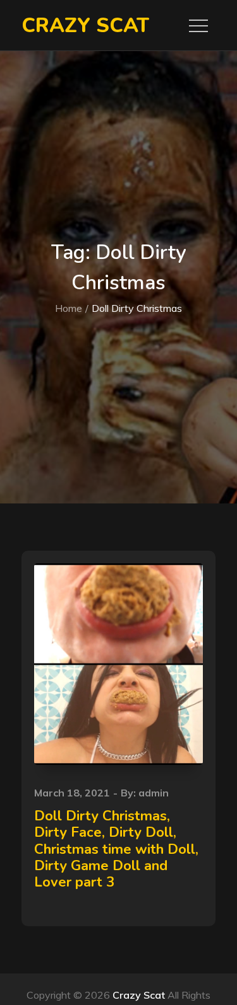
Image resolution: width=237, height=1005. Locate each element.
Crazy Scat (85, 25)
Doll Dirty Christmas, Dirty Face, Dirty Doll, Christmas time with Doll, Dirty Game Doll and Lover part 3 (116, 849)
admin (153, 792)
